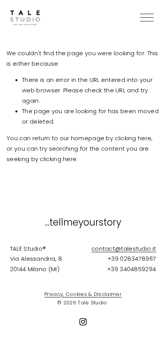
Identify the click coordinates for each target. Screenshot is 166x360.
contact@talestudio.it (123, 249)
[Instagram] (83, 322)
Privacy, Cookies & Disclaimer (83, 294)
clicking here (133, 138)
